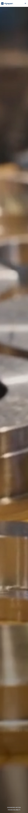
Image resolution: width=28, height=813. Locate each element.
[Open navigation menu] (25, 3)
